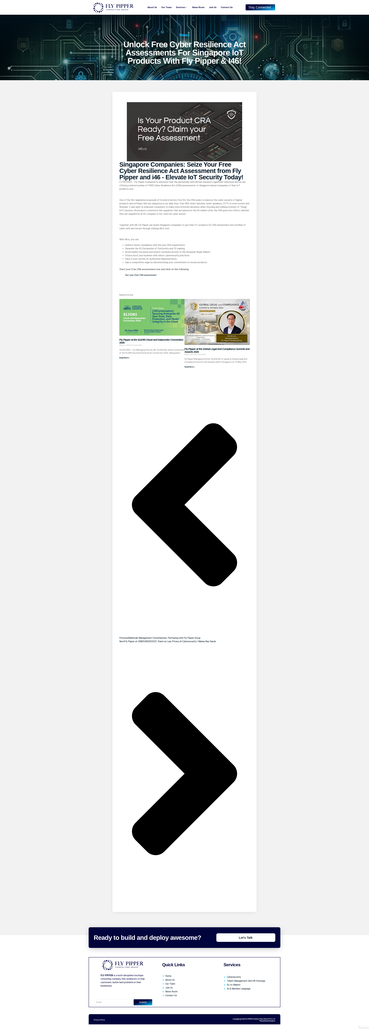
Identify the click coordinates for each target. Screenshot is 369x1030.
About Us (152, 7)
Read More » (124, 358)
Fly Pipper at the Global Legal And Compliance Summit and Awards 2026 (217, 350)
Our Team (166, 7)
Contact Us (227, 7)
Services (180, 7)
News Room (198, 7)
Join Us (212, 7)
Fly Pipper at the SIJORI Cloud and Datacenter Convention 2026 (151, 341)
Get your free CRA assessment (141, 275)
